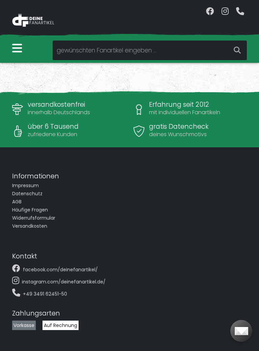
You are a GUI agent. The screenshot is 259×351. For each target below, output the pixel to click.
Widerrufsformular (33, 218)
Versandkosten (29, 226)
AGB (17, 201)
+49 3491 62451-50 (45, 294)
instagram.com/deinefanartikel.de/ (64, 281)
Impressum (25, 185)
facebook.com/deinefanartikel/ (60, 269)
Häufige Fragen (30, 209)
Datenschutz (27, 193)
